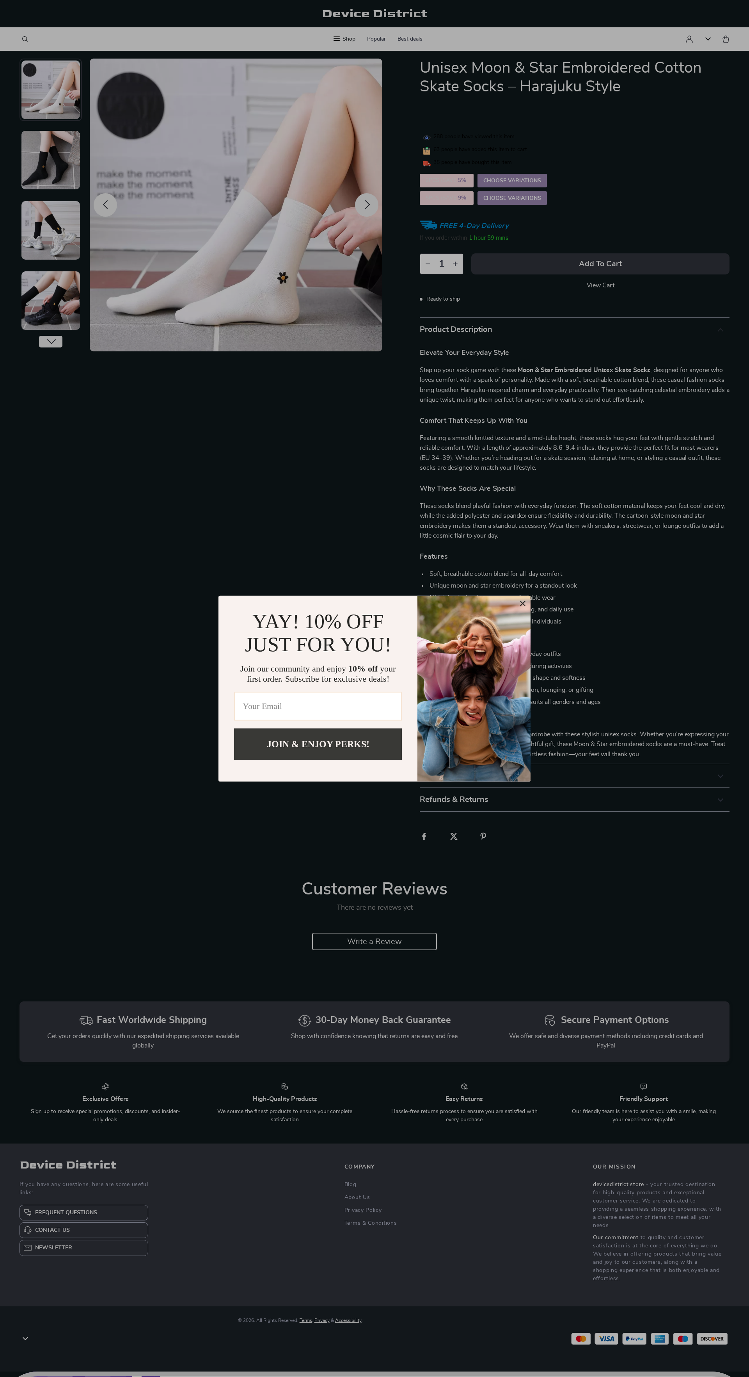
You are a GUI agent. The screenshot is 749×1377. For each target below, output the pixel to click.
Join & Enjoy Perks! (318, 744)
